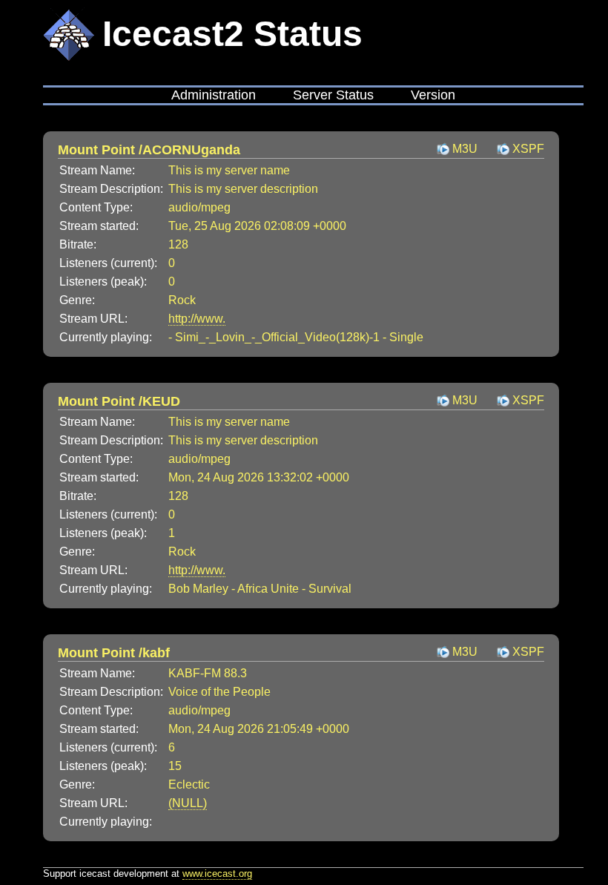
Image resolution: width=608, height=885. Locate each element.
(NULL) (187, 803)
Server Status (333, 95)
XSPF (528, 148)
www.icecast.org (217, 873)
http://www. (196, 318)
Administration (213, 95)
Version (433, 95)
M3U (465, 148)
